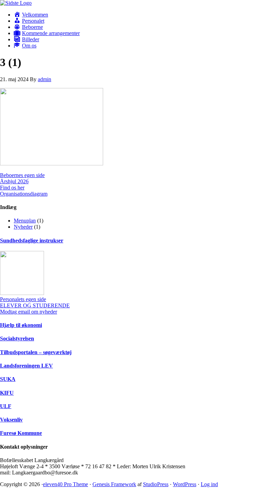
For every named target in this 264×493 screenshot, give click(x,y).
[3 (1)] (51, 163)
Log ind (209, 484)
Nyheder (23, 227)
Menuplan (25, 220)
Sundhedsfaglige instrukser (31, 240)
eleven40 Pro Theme (65, 484)
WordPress (184, 484)
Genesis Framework (114, 484)
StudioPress (155, 484)
